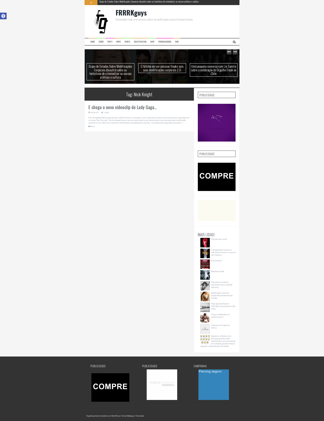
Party (110, 41)
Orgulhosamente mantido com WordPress (103, 416)
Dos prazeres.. (216, 261)
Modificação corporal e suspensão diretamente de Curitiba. (222, 295)
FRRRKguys (131, 12)
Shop (152, 41)
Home (92, 41)
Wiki (177, 41)
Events (127, 41)
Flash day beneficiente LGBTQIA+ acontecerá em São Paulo (223, 306)
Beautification (140, 41)
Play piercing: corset (219, 239)
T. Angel (106, 112)
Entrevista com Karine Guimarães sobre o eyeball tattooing (221, 284)
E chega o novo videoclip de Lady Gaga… (122, 107)
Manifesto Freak (217, 271)
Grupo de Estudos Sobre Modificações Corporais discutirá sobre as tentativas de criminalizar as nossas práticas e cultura (110, 72)
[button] (3, 16)
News (118, 41)
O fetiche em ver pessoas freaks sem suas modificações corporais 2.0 (128, 2)
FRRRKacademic (164, 41)
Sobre (101, 41)
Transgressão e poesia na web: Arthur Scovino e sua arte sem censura (223, 252)
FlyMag (129, 416)
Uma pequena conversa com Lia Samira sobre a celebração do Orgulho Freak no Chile (213, 70)
